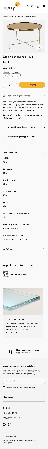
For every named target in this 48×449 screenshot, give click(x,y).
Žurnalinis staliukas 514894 (26, 16)
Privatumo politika (27, 387)
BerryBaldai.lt (12, 436)
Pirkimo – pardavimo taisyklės (13, 440)
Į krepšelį (32, 85)
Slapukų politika (8, 443)
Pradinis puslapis (8, 16)
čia (33, 110)
